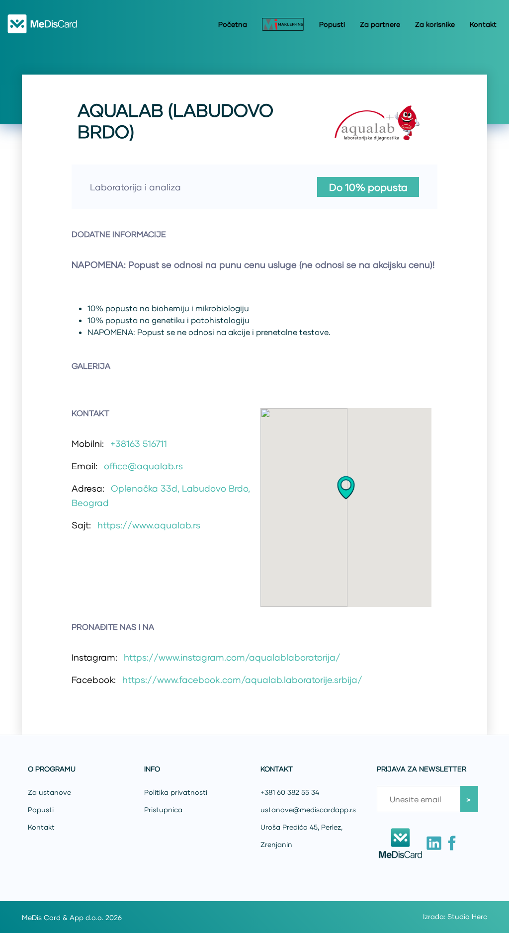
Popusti (332, 24)
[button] (346, 487)
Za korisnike (435, 24)
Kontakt (483, 24)
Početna (232, 24)
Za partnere (380, 24)
